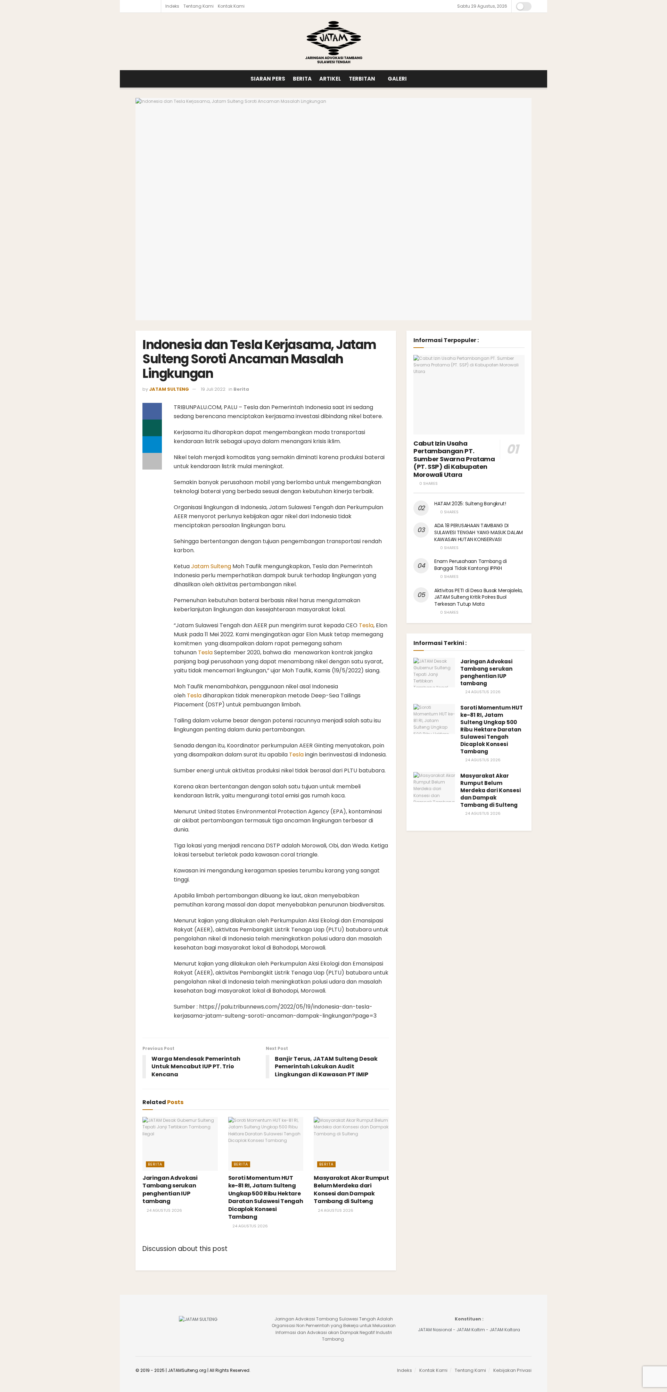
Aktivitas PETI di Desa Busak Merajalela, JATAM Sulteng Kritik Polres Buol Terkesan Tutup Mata (478, 597)
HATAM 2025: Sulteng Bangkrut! (470, 503)
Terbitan (362, 78)
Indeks (172, 6)
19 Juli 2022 (213, 389)
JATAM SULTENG (169, 389)
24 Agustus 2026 (164, 1210)
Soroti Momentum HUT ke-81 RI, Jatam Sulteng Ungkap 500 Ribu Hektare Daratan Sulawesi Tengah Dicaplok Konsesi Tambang (265, 1197)
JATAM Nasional (435, 1330)
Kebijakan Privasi (512, 1370)
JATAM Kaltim (470, 1330)
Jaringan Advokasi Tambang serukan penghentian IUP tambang (170, 1189)
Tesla (366, 625)
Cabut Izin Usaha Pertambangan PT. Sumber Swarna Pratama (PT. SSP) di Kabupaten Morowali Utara (454, 459)
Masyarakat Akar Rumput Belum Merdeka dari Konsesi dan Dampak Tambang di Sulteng (351, 1189)
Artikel (330, 78)
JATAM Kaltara (504, 1330)
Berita (302, 78)
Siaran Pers (267, 78)
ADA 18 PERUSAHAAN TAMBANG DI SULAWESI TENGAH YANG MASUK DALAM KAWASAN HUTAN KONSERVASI (478, 532)
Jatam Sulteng (211, 566)
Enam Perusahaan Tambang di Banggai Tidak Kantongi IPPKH (470, 565)
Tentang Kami (198, 6)
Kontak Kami (231, 6)
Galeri (397, 78)
